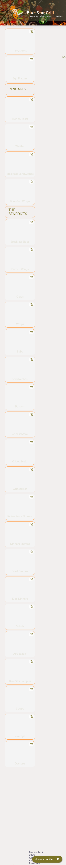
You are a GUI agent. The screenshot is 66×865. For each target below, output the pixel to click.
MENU (59, 16)
